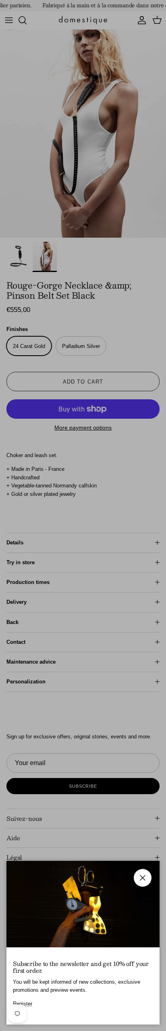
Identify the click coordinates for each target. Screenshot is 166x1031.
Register (22, 1004)
